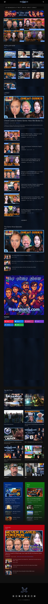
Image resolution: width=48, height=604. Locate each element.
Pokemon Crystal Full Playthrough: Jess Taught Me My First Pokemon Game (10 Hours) (32, 172)
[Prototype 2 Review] (8, 519)
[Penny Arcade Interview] (13, 416)
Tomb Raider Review (38, 505)
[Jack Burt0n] (13, 469)
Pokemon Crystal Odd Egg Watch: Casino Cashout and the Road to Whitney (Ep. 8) (30, 159)
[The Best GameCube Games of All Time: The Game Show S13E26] (10, 65)
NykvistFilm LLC (27, 599)
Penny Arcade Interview (8, 424)
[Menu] (5, 2)
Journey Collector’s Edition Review (16, 506)
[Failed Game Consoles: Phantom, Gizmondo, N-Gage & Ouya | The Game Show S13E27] (24, 65)
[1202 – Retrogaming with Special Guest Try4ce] (34, 434)
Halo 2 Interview (28, 408)
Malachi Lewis (20, 49)
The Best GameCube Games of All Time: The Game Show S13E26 (9, 60)
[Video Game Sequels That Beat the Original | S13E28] (14, 36)
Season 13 (21, 29)
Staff (29, 57)
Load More (23, 220)
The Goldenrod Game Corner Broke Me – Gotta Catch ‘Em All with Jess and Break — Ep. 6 (32, 197)
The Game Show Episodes (13, 227)
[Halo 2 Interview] (34, 400)
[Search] (43, 2)
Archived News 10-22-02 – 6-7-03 (31, 459)
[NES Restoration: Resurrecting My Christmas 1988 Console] (10, 86)
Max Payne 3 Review (16, 511)
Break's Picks (27, 78)
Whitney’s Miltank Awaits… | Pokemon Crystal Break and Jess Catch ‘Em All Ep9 (31, 134)
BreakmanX (8, 28)
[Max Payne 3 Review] (8, 513)
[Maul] (38, 65)
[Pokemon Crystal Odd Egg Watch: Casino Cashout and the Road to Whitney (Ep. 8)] (34, 36)
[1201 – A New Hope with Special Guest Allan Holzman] (13, 451)
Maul (33, 60)
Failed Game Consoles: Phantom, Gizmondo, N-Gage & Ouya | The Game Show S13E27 (24, 60)
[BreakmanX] (38, 54)
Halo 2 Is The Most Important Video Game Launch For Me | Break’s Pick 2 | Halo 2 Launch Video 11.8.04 (34, 499)
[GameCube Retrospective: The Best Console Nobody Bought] (24, 75)
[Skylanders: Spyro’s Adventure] (10, 54)
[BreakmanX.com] (24, 2)
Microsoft (30, 502)
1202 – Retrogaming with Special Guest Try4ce (34, 442)
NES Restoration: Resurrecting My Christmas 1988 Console (10, 81)
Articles (42, 41)
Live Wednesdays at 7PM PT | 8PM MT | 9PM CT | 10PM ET (21, 7)
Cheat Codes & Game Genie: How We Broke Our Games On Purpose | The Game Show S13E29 (24, 120)
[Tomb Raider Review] (30, 507)
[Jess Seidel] (38, 75)
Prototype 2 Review (16, 517)
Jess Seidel (34, 70)
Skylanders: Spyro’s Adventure (8, 49)
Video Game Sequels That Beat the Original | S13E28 (31, 147)
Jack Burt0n (6, 477)
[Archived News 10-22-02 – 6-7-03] (34, 451)
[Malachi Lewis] (24, 54)
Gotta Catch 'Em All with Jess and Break (37, 29)
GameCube (14, 67)
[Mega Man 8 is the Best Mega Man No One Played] (13, 492)
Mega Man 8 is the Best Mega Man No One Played (12, 499)
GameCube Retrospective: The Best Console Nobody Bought (23, 70)
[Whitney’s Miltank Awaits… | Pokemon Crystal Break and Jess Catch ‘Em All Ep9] (34, 24)
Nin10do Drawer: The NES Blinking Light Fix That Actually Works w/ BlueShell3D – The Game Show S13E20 (10, 70)
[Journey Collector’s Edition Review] (8, 507)
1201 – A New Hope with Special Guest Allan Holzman (12, 460)
